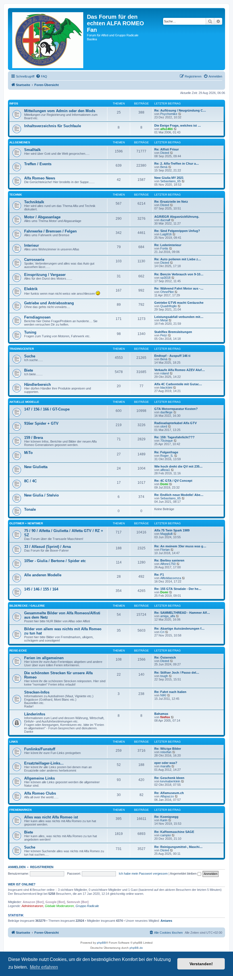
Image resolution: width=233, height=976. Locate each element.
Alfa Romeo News (39, 178)
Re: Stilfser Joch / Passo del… (176, 672)
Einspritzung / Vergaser (45, 275)
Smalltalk (32, 150)
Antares (166, 920)
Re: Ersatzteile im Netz (171, 201)
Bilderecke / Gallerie (27, 605)
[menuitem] (41, 76)
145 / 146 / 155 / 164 (41, 589)
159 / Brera (33, 437)
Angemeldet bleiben (183, 873)
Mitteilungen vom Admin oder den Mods (59, 111)
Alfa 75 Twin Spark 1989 (172, 530)
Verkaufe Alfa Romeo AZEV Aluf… (179, 370)
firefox (165, 717)
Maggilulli (166, 533)
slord (163, 426)
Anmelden (17, 867)
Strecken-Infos (36, 692)
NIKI (163, 695)
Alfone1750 (168, 564)
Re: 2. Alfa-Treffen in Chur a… (176, 163)
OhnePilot (167, 292)
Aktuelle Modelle (24, 401)
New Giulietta (35, 467)
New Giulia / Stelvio (41, 495)
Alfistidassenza (170, 578)
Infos (13, 103)
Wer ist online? (22, 884)
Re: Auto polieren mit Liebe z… (177, 259)
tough (164, 676)
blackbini (166, 387)
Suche (29, 356)
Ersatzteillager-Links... (44, 763)
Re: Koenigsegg (166, 816)
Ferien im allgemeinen (44, 658)
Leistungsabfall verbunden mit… (178, 317)
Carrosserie (34, 259)
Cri (162, 632)
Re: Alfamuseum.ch (169, 793)
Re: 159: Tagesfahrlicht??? (174, 437)
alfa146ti (166, 129)
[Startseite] (48, 39)
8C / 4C (30, 481)
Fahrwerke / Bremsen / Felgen (50, 231)
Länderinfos (34, 714)
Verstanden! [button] (201, 964)
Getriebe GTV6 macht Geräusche (178, 302)
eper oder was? (165, 763)
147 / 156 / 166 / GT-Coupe (47, 409)
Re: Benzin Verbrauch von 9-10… (178, 274)
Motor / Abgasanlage (42, 217)
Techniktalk (34, 202)
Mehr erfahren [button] (44, 967)
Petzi (163, 335)
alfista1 (165, 470)
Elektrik (31, 289)
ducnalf (165, 220)
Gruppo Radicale (87, 906)
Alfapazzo (167, 796)
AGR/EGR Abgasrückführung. (176, 216)
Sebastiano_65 (170, 181)
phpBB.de (136, 947)
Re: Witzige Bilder (167, 748)
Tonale (30, 509)
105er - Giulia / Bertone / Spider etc (55, 561)
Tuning (30, 332)
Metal (164, 320)
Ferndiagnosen (37, 317)
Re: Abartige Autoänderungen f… (179, 628)
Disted (164, 152)
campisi (165, 835)
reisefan (165, 752)
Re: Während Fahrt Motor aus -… (178, 288)
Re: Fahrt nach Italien (170, 692)
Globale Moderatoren (59, 906)
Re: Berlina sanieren (169, 560)
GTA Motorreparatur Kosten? (176, 408)
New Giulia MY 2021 (169, 177)
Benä (163, 167)
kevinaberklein (170, 781)
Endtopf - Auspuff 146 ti (172, 355)
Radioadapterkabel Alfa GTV (175, 423)
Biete (28, 370)
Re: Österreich (165, 657)
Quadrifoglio (168, 306)
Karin (163, 820)
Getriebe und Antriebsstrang (49, 303)
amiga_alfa (167, 616)
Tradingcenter (21, 348)
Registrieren (41, 867)
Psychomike (168, 114)
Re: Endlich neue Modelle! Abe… (178, 495)
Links (13, 741)
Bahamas (161, 713)
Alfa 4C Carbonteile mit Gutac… (178, 384)
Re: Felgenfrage (166, 452)
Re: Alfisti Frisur (166, 149)
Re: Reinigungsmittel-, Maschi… (178, 847)
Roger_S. (166, 455)
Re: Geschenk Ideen (169, 778)
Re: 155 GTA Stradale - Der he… (177, 588)
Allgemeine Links (39, 778)
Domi (164, 484)
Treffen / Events (37, 164)
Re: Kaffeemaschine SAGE (174, 831)
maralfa (165, 766)
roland (164, 373)
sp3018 (165, 277)
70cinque (166, 440)
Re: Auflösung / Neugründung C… (180, 110)
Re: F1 (159, 574)
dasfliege (166, 412)
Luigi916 (166, 234)
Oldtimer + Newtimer (26, 523)
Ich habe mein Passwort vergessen (143, 873)
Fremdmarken (20, 809)
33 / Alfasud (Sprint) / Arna (47, 546)
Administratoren (32, 906)
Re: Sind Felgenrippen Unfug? (177, 231)
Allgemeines (19, 142)
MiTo (28, 453)
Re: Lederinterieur (167, 245)
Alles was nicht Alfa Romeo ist (51, 817)
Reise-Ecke (18, 650)
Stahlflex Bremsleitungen (173, 332)
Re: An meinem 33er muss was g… (180, 546)
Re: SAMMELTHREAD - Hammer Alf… (182, 612)
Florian (165, 549)
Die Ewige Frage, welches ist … (177, 125)
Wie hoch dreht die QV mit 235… (178, 466)
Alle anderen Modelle (42, 575)
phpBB (101, 942)
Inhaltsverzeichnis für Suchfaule (52, 126)
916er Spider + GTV (41, 423)
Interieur (31, 245)
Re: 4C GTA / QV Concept (173, 480)
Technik (15, 194)
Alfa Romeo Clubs (40, 793)
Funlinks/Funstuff (39, 749)
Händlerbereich (37, 384)
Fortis (164, 248)
